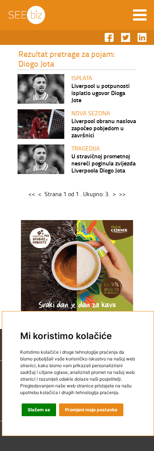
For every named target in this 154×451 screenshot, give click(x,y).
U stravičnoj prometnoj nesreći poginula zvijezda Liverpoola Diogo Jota (103, 163)
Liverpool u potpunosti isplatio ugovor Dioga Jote (100, 92)
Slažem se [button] (39, 409)
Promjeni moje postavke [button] (91, 409)
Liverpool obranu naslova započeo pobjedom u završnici (103, 127)
